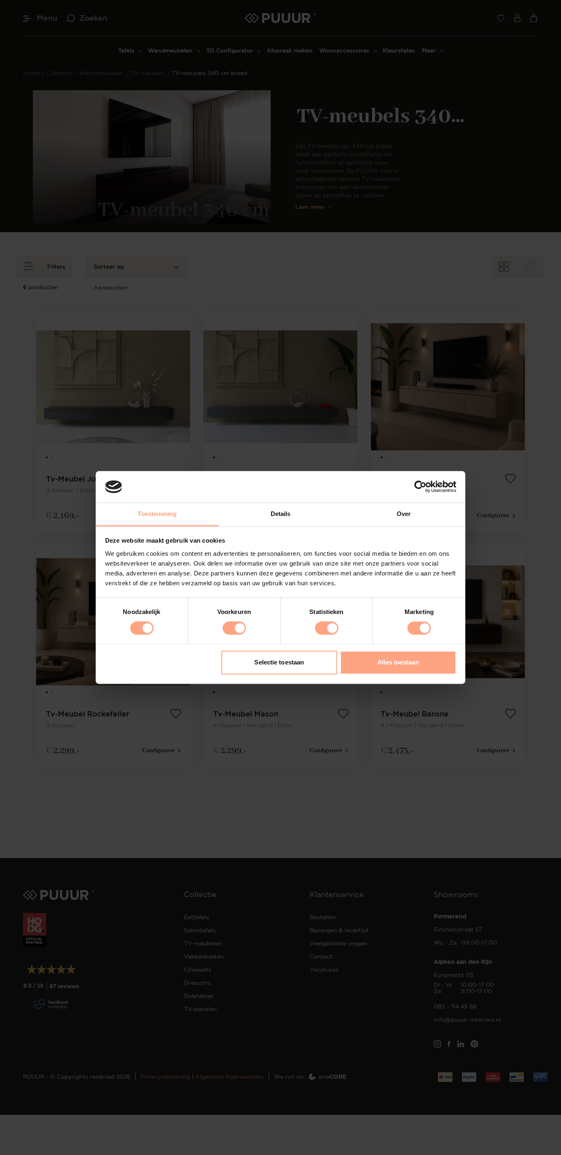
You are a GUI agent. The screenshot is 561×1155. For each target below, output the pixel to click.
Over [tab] (404, 513)
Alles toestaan (397, 662)
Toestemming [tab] (157, 513)
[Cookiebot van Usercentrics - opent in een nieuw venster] (420, 487)
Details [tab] (281, 513)
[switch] (234, 628)
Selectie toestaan (279, 662)
